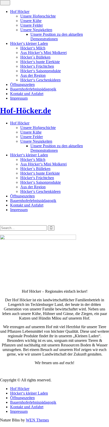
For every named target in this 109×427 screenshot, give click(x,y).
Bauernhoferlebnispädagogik (33, 89)
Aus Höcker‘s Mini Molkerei (43, 52)
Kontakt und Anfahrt (26, 93)
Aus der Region (33, 75)
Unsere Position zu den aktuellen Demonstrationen (56, 36)
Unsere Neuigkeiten (36, 30)
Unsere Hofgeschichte (38, 16)
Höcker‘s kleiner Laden (29, 43)
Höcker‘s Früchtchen (37, 66)
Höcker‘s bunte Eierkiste (40, 62)
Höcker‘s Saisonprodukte (40, 71)
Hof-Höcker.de (25, 110)
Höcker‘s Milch (32, 48)
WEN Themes (37, 420)
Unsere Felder (31, 25)
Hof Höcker (19, 11)
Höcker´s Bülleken (35, 57)
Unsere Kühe (31, 20)
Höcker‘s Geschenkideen (40, 80)
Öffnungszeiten (22, 84)
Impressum (19, 98)
